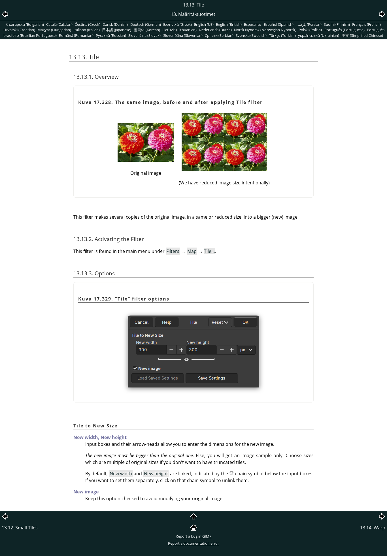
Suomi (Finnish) (337, 24)
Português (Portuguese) (344, 29)
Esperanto (252, 24)
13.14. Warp (372, 528)
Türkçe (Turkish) (282, 35)
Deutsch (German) (145, 24)
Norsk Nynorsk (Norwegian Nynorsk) (265, 29)
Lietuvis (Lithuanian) (179, 29)
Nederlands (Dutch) (215, 29)
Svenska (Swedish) (251, 35)
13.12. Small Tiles (20, 528)
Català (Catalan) (59, 24)
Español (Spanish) (279, 24)
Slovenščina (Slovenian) (183, 35)
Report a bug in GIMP (194, 536)
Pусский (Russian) (111, 35)
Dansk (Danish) (115, 24)
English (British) (229, 24)
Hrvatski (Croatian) (19, 29)
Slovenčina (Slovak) (144, 35)
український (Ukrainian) (318, 35)
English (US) (204, 24)
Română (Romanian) (76, 35)
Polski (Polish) (310, 29)
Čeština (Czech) (87, 24)
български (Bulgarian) (25, 24)
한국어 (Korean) (147, 29)
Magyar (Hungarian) (54, 29)
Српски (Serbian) (219, 35)
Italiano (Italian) (86, 29)
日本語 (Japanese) (116, 29)
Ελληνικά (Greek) (177, 24)
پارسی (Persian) (309, 24)
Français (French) (366, 24)
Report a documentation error (193, 543)
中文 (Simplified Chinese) (362, 35)
